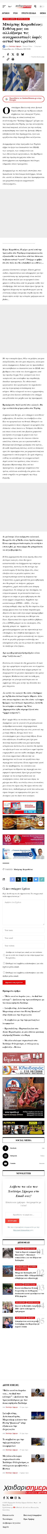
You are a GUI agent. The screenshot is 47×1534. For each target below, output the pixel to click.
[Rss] (19, 1498)
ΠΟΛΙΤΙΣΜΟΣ (21, 1302)
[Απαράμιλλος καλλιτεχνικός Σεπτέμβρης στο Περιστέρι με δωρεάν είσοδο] (8, 1322)
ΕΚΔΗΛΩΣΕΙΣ (21, 1318)
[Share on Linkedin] (24, 879)
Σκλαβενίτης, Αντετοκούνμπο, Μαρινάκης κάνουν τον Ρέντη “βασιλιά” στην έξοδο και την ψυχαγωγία (22, 1011)
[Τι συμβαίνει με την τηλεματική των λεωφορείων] (37, 1442)
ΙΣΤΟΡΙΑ (19, 1249)
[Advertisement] (23, 213)
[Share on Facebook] (8, 54)
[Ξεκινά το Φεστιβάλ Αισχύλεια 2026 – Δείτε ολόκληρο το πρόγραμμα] (8, 1307)
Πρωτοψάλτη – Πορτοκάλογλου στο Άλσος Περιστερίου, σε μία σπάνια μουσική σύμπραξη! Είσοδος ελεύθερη (23, 1031)
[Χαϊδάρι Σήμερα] (23, 6)
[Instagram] (23, 1156)
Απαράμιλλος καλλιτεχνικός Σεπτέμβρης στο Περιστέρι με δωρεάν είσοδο (27, 1324)
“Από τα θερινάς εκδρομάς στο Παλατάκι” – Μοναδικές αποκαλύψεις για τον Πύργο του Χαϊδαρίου (28, 1256)
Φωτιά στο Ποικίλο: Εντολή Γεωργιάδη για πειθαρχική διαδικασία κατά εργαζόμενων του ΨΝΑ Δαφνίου (29, 1292)
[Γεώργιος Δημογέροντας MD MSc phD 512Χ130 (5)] (23, 853)
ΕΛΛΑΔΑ (19, 1284)
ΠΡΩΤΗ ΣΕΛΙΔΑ (23, 19)
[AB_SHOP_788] (23, 807)
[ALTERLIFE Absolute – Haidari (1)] (23, 1127)
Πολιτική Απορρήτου (21, 1230)
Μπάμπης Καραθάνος (23, 869)
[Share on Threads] (17, 54)
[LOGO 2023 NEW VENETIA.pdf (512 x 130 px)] (23, 839)
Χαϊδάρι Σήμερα (15, 46)
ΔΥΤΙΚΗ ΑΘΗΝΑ (9, 19)
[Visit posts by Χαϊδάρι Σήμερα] (4, 46)
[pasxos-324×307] (23, 1097)
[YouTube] (12, 1498)
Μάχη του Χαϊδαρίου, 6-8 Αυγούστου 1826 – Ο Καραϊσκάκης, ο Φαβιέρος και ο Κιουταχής (29, 1275)
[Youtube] (23, 1163)
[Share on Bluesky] (22, 54)
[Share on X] (13, 54)
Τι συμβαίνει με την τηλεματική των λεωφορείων (13, 1442)
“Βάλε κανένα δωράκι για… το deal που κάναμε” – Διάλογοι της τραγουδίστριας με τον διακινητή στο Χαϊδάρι (23, 999)
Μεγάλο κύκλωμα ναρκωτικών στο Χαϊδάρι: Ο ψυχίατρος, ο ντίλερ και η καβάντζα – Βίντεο (20, 1043)
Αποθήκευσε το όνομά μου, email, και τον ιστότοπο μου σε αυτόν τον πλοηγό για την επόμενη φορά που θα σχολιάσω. (24, 955)
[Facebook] (23, 1148)
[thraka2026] (23, 1057)
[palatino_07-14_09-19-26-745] (23, 822)
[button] (5, 6)
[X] (8, 1498)
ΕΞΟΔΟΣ (31, 1318)
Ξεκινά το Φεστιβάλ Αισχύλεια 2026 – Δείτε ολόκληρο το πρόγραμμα (28, 1308)
